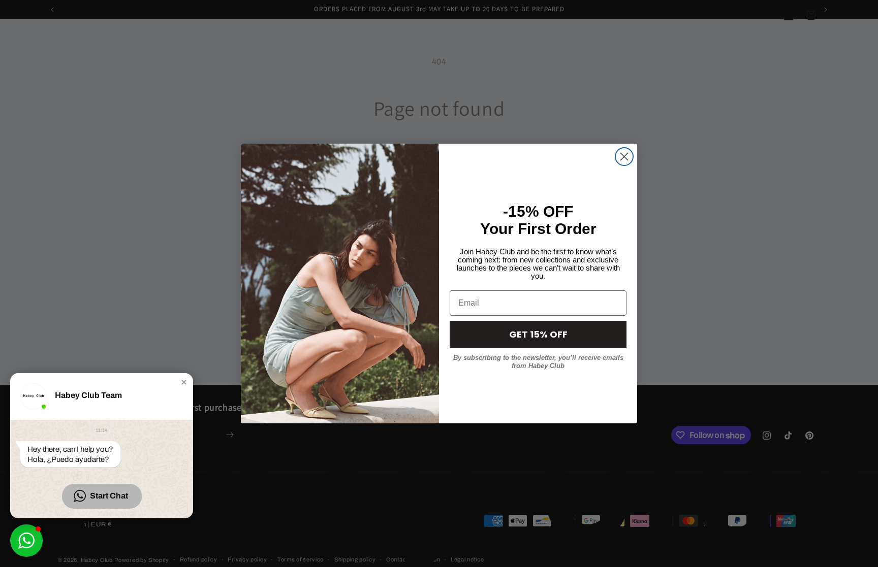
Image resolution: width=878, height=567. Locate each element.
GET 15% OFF (538, 334)
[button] (184, 382)
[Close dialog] (624, 156)
